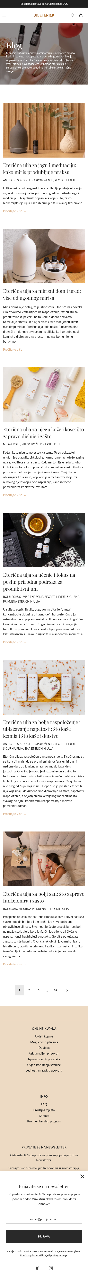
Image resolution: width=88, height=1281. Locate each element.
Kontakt (44, 1115)
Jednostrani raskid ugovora (44, 1070)
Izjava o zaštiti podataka (44, 1059)
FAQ (44, 1104)
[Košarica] (81, 15)
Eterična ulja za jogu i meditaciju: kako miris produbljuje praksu (39, 168)
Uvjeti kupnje (44, 1036)
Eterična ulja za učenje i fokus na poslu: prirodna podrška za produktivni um (39, 581)
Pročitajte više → (14, 211)
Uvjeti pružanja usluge (55, 1255)
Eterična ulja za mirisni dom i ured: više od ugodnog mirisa (42, 294)
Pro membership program (44, 1121)
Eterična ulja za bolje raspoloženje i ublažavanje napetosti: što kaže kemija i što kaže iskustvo (42, 729)
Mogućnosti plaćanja (44, 1042)
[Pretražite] (73, 15)
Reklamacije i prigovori (44, 1053)
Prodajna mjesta (44, 1110)
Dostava (44, 1047)
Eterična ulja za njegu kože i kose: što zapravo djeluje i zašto (43, 432)
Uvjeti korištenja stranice (44, 1065)
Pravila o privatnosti (31, 1255)
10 (55, 990)
